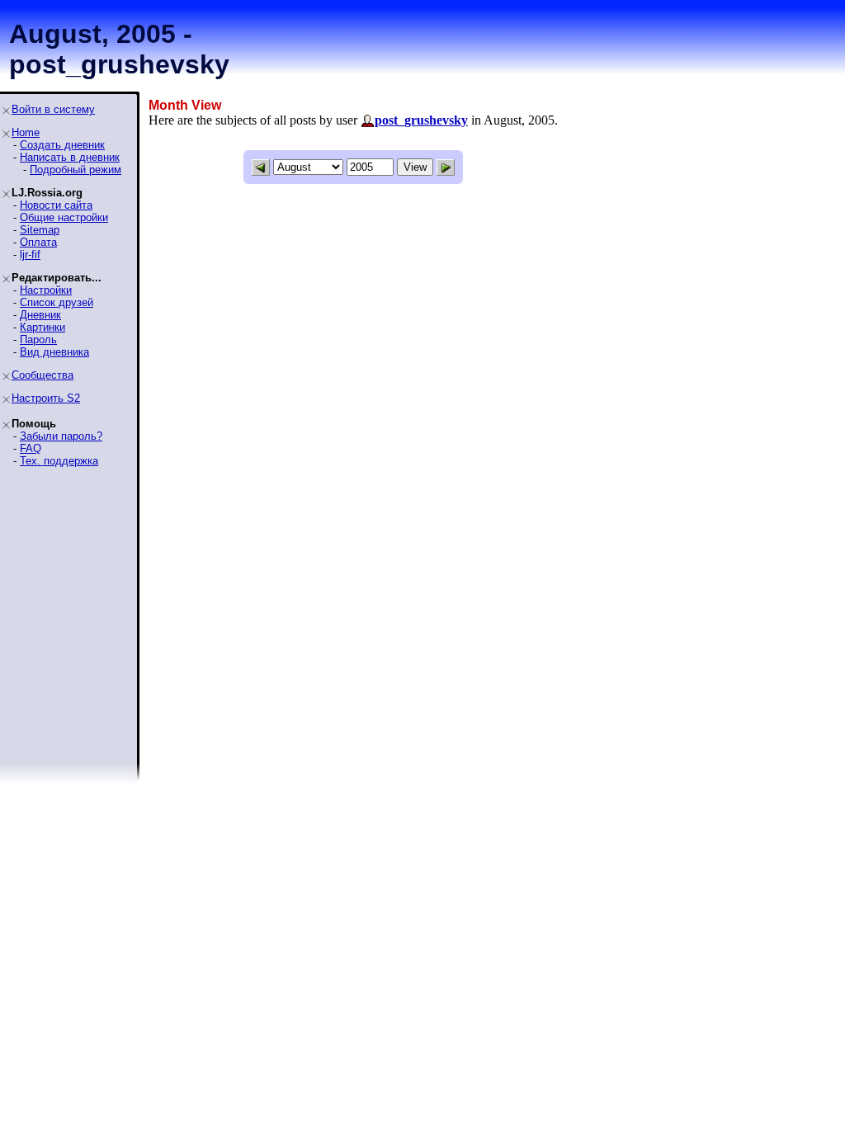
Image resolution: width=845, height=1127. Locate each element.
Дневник (40, 315)
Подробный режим (75, 169)
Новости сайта (56, 205)
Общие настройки (64, 217)
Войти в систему (53, 109)
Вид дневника (54, 352)
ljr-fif (30, 254)
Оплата (38, 242)
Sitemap (39, 230)
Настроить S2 (46, 398)
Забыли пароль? (61, 436)
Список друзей (56, 302)
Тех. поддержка (59, 461)
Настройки (46, 290)
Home (26, 132)
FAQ (30, 448)
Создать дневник (62, 145)
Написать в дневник (70, 157)
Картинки (42, 327)
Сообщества (42, 375)
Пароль (38, 339)
